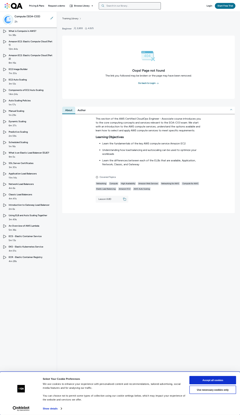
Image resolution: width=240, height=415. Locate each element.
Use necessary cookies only (213, 389)
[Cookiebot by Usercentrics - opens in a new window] (21, 408)
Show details (50, 408)
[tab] (69, 110)
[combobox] (130, 5)
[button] (37, 6)
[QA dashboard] (13, 6)
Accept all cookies (212, 380)
